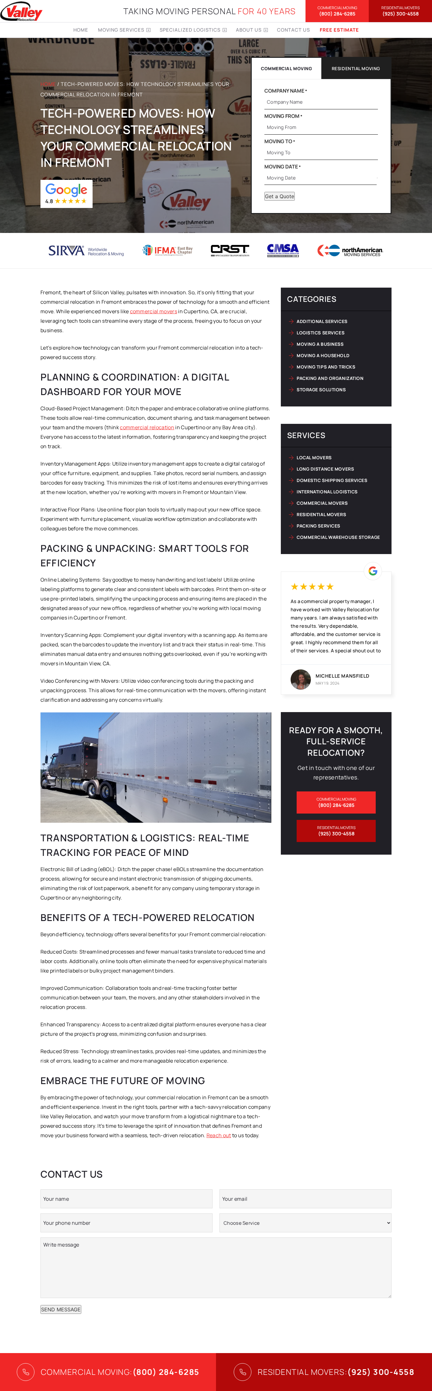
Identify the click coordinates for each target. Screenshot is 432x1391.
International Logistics (327, 492)
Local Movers (314, 458)
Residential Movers (321, 514)
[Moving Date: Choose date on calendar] (377, 178)
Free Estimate (339, 30)
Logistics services (320, 333)
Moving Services (121, 30)
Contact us (293, 30)
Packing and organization (330, 378)
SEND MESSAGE (61, 1309)
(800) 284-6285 (337, 11)
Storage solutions (321, 390)
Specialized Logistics (190, 30)
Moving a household (323, 355)
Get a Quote (279, 196)
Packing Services (318, 526)
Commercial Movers (322, 503)
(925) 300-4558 (400, 11)
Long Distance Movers (325, 469)
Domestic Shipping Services (332, 480)
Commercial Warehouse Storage (338, 537)
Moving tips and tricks (326, 367)
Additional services (322, 321)
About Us (249, 30)
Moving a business (320, 344)
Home (80, 30)
